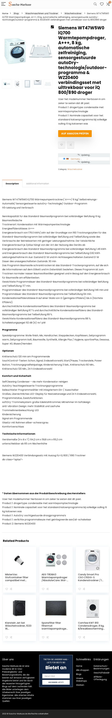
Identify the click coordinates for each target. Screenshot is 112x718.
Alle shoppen (82, 670)
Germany (75, 158)
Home (5, 13)
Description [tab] (12, 183)
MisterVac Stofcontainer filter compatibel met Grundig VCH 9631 (16, 579)
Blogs (78, 674)
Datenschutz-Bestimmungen (101, 667)
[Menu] (3, 4)
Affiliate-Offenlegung (100, 678)
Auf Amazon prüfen (75, 133)
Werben (80, 685)
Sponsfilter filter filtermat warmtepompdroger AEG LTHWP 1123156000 (54, 628)
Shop (16, 13)
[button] (52, 26)
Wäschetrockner (73, 13)
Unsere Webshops (81, 679)
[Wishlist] (102, 4)
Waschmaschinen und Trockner (41, 13)
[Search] (95, 4)
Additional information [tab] (37, 183)
